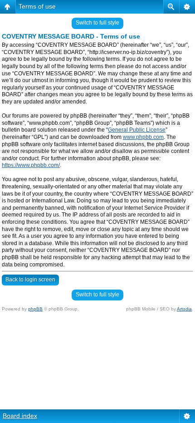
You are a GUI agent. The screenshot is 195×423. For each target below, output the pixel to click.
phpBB (35, 308)
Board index (20, 415)
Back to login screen (30, 279)
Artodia (184, 308)
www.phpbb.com (143, 137)
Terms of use (37, 6)
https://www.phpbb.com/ (31, 165)
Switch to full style (97, 23)
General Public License (137, 130)
